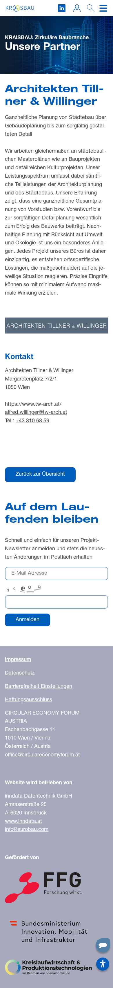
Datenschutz (20, 673)
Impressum (18, 660)
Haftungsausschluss (28, 700)
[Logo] (20, 8)
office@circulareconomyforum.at (42, 755)
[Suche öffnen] (89, 10)
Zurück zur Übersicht (40, 474)
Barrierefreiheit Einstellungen (38, 686)
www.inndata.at (23, 821)
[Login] (77, 8)
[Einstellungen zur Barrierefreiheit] (102, 964)
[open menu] (103, 8)
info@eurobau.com (26, 829)
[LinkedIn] (62, 8)
